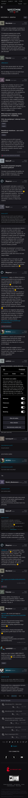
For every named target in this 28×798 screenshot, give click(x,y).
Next (20, 696)
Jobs (16, 1)
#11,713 (24, 482)
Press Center (18, 785)
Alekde (8, 80)
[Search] (25, 17)
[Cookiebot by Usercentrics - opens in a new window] (19, 370)
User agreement (17, 784)
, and (11, 155)
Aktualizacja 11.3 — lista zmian (13, 704)
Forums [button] (3, 1)
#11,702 (24, 58)
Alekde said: (3, 213)
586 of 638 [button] (14, 696)
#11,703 (24, 80)
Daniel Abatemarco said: (6, 445)
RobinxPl (8, 161)
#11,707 (24, 272)
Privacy (22, 784)
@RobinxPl (4, 550)
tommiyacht (9, 439)
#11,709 (24, 361)
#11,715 (24, 545)
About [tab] (22, 373)
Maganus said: (4, 517)
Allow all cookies (14, 418)
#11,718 (24, 609)
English (15, 746)
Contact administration (7, 784)
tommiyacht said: (4, 488)
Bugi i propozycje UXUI (11, 734)
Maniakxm (9, 23)
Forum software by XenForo (12, 796)
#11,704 (24, 161)
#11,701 (24, 23)
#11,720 (24, 670)
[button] (1, 7)
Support (3, 3)
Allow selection (14, 422)
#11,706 (24, 207)
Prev (8, 696)
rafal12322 (9, 648)
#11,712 (24, 460)
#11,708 (24, 332)
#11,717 (24, 592)
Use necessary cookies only (14, 427)
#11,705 (24, 181)
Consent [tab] (6, 373)
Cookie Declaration (11, 785)
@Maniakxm (4, 63)
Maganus (9, 181)
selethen (8, 361)
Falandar (8, 58)
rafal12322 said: (4, 676)
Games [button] (10, 1)
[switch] (23, 403)
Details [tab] (14, 373)
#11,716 (24, 571)
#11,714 (24, 511)
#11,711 (24, 439)
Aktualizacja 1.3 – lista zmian (13, 727)
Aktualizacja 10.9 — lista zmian (13, 711)
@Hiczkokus (4, 277)
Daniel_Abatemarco (12, 482)
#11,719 (24, 648)
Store (20, 1)
